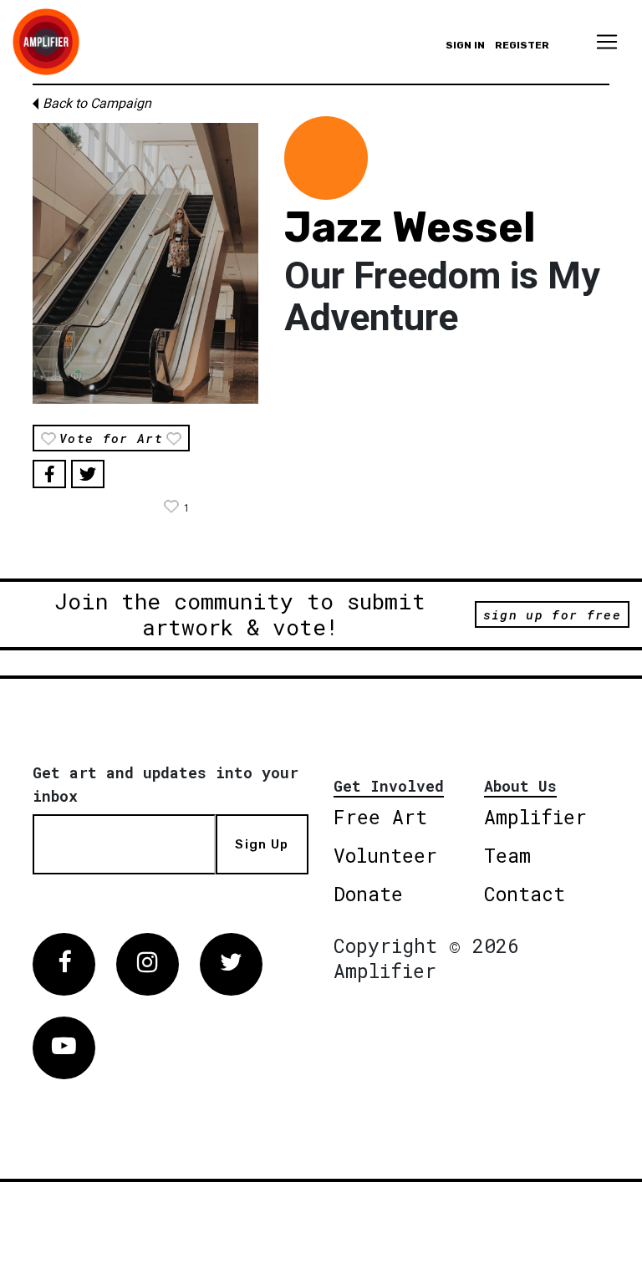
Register (522, 45)
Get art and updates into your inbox (165, 784)
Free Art (380, 816)
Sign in (465, 45)
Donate (368, 893)
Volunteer (385, 855)
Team (507, 855)
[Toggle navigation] (606, 42)
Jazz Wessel (410, 227)
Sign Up (261, 844)
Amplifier (535, 816)
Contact (524, 893)
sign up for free (552, 614)
